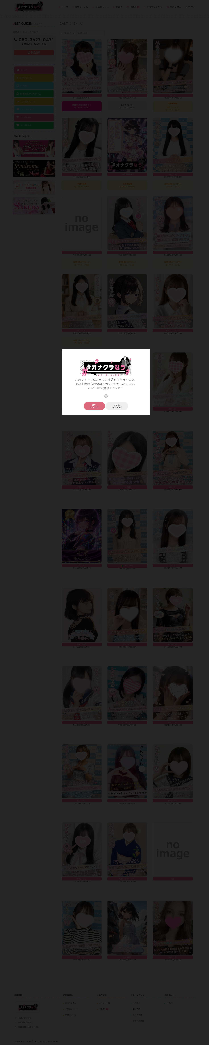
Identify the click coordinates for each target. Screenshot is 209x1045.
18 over (94, 406)
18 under (117, 406)
